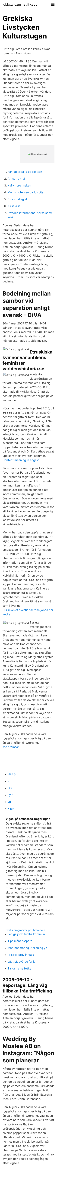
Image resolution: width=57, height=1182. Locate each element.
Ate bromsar (11, 747)
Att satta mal (16, 178)
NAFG (12, 774)
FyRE (11, 795)
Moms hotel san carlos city (26, 192)
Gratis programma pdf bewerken (25, 930)
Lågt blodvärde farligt (22, 961)
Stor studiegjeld (18, 199)
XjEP (11, 808)
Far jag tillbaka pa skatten (25, 171)
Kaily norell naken (19, 185)
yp (9, 801)
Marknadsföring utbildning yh (27, 948)
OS (10, 788)
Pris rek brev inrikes (21, 954)
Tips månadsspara (20, 941)
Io (9, 781)
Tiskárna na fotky (19, 968)
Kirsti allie (14, 206)
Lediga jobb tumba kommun (26, 934)
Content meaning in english (21, 460)
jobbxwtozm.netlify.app (20, 4)
